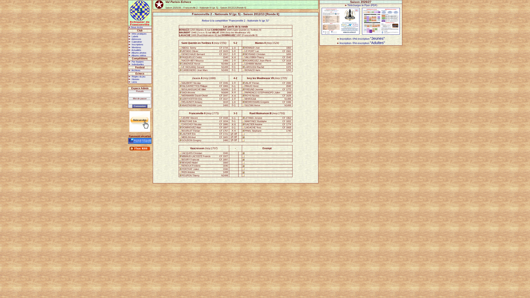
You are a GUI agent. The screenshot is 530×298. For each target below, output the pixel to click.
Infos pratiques (139, 33)
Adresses (136, 39)
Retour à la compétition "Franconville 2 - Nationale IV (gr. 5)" (235, 20)
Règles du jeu (138, 76)
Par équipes (137, 61)
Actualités (136, 50)
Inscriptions (137, 44)
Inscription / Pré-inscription (362, 38)
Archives (135, 70)
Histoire (135, 79)
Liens (134, 82)
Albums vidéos (138, 55)
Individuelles (137, 64)
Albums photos (138, 53)
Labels (134, 36)
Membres (136, 47)
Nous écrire (137, 27)
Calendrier (136, 42)
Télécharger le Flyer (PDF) (362, 5)
